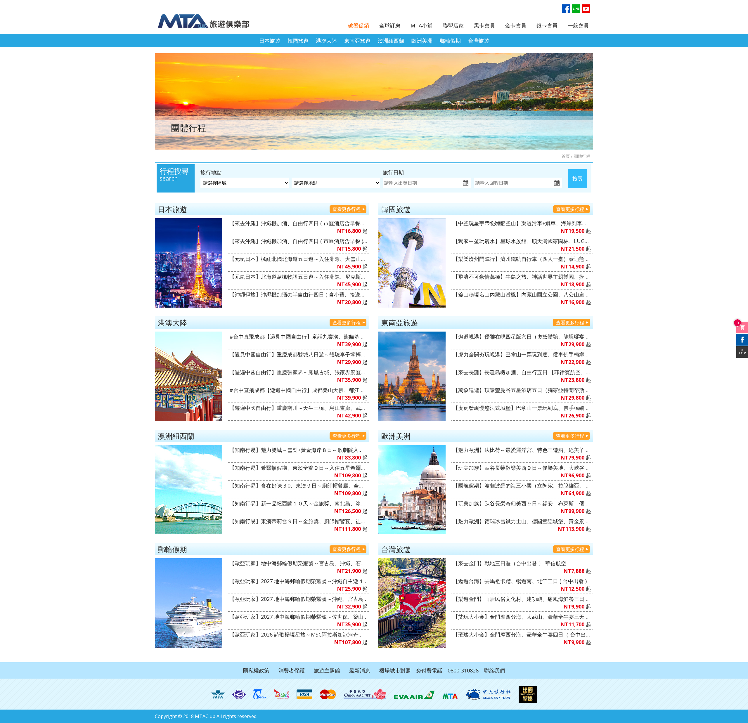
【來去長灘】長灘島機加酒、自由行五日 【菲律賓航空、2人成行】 (522, 372)
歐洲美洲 (421, 40)
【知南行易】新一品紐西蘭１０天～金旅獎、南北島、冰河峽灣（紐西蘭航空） (298, 503)
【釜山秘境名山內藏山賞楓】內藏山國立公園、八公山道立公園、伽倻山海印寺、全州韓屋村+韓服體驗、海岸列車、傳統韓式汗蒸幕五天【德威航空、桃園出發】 (522, 294)
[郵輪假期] (188, 603)
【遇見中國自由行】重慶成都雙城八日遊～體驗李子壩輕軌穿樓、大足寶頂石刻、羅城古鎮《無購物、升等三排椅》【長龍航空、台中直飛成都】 (298, 354)
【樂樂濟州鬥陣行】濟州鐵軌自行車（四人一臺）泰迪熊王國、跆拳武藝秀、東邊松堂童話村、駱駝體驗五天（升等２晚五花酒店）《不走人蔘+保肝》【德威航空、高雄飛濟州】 (522, 258)
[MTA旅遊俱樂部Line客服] (576, 8)
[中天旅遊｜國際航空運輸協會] (218, 694)
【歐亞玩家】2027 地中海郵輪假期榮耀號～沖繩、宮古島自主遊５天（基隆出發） (298, 598)
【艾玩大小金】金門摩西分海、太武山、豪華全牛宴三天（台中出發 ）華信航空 (522, 616)
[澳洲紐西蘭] (188, 489)
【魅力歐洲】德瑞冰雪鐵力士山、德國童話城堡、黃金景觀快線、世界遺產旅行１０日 (522, 521)
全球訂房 (389, 25)
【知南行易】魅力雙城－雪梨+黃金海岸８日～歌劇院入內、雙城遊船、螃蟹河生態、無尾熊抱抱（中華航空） (298, 449)
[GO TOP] (742, 352)
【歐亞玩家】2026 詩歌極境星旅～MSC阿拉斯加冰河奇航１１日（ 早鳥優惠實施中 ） (298, 634)
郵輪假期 (450, 40)
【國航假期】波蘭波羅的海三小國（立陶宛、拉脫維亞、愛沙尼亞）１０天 (522, 485)
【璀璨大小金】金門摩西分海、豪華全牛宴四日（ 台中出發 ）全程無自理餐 (522, 634)
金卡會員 (515, 25)
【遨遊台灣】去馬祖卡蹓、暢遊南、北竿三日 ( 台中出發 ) (520, 581)
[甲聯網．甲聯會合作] (450, 694)
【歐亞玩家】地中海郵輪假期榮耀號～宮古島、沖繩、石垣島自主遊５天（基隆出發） (298, 563)
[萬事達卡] (328, 694)
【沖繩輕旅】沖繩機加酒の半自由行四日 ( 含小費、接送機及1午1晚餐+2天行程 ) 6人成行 (298, 294)
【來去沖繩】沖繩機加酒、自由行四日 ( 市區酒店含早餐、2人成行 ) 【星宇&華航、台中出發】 (298, 223)
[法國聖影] (528, 694)
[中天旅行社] (488, 694)
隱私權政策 (256, 670)
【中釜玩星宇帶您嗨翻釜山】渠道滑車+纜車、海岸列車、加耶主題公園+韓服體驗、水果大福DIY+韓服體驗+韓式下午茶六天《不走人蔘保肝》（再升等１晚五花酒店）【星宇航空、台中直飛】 (522, 223)
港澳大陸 (326, 40)
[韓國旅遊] (412, 263)
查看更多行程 (347, 209)
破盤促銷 (358, 25)
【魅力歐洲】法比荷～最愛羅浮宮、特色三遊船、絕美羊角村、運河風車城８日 (522, 449)
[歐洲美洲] (412, 489)
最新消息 (359, 670)
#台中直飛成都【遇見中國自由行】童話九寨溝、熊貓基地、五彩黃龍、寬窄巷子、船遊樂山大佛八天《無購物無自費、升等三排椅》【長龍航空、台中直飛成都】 (298, 336)
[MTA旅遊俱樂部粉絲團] (566, 8)
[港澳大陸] (188, 376)
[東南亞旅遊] (412, 376)
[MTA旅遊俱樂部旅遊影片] (586, 8)
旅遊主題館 (327, 670)
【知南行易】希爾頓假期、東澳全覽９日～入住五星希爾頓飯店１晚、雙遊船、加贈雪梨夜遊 (298, 467)
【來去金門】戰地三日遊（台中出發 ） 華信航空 (509, 563)
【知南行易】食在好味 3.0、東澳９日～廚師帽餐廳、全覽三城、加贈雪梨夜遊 (298, 485)
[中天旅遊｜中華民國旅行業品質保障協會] (259, 694)
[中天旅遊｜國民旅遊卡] (281, 694)
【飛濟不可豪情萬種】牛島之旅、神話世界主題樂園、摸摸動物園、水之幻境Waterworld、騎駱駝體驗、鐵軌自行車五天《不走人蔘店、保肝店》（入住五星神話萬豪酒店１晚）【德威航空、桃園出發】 (522, 276)
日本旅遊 (269, 40)
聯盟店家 (453, 25)
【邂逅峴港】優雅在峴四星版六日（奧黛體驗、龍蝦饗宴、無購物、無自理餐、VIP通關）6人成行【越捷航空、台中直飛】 (522, 336)
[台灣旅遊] (412, 603)
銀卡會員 (546, 25)
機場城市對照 (395, 670)
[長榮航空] (414, 694)
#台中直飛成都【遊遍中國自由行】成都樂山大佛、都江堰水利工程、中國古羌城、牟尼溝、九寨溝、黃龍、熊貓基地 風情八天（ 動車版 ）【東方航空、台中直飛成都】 (298, 389)
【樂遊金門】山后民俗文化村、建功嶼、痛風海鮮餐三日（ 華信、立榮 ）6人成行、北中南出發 (522, 598)
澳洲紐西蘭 (391, 40)
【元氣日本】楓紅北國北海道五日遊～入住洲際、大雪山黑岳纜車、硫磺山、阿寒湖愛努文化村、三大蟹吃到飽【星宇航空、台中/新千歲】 (298, 258)
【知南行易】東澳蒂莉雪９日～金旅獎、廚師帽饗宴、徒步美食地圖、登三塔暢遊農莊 (298, 521)
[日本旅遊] (188, 263)
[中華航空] (365, 694)
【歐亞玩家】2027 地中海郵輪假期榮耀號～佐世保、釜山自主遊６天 (298, 616)
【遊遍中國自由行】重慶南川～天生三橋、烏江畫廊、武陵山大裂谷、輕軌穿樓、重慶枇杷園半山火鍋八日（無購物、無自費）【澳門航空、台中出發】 (298, 407)
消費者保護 (291, 670)
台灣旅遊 (478, 40)
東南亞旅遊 (357, 40)
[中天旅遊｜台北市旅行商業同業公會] (239, 694)
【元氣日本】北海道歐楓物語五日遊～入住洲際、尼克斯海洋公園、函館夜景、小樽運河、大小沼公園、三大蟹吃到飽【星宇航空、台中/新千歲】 (298, 276)
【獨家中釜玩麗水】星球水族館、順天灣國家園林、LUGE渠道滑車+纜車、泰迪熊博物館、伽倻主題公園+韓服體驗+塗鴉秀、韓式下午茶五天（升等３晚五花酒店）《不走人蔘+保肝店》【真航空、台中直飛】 (522, 241)
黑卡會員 (484, 25)
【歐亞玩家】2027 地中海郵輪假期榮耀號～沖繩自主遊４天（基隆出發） (298, 581)
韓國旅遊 (298, 40)
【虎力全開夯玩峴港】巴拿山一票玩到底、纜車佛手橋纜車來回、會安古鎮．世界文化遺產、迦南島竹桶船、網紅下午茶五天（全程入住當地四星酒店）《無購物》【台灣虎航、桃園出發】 (522, 354)
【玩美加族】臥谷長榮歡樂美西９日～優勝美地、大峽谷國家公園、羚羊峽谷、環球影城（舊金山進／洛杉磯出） (522, 467)
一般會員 (578, 25)
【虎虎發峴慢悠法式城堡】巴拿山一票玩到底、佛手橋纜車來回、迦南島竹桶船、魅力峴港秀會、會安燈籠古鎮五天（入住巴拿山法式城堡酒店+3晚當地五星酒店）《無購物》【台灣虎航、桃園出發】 (522, 407)
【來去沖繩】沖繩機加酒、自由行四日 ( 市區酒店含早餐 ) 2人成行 (298, 241)
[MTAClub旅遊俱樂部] (209, 18)
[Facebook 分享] (742, 340)
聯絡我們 (494, 670)
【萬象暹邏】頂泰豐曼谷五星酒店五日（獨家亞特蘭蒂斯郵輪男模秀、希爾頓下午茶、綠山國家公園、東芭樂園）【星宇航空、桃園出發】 (522, 389)
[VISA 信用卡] (304, 694)
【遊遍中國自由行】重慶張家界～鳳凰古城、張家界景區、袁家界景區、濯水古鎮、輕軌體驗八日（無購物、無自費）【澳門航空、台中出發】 (298, 372)
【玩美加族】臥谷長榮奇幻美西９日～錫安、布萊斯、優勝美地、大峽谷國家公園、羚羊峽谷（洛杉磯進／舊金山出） (522, 503)
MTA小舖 (421, 25)
